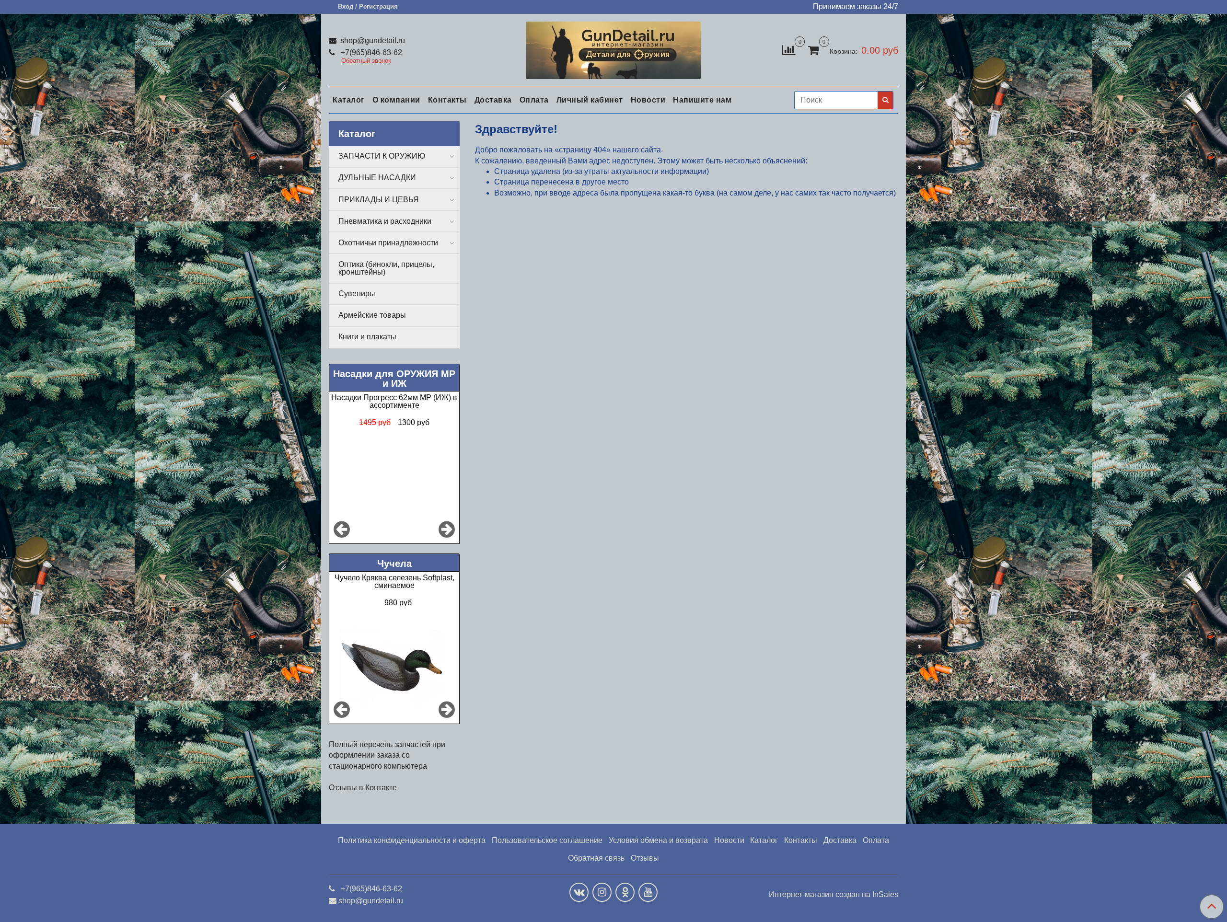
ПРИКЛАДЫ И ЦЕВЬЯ (378, 200)
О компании (396, 100)
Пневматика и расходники (384, 221)
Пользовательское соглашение (547, 840)
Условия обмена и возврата (658, 840)
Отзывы (645, 858)
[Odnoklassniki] (625, 892)
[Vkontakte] (579, 892)
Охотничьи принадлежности (388, 243)
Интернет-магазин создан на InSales (833, 895)
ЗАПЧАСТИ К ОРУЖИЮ (381, 156)
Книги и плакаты (367, 337)
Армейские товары (372, 315)
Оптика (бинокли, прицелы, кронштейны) (386, 268)
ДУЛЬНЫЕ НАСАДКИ (377, 177)
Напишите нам (702, 100)
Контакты (447, 100)
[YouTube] (648, 892)
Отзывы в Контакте (363, 788)
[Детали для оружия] (613, 48)
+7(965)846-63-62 (370, 52)
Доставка (493, 100)
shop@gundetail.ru (371, 40)
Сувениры (356, 293)
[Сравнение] (788, 50)
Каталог (349, 100)
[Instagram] (602, 892)
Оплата (534, 100)
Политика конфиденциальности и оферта (412, 840)
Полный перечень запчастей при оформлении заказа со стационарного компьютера (387, 755)
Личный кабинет (589, 100)
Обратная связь (596, 858)
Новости (648, 100)
